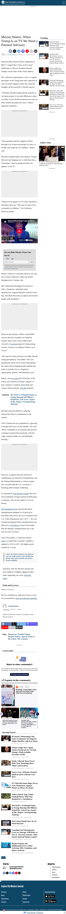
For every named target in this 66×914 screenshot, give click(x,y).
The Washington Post (9, 509)
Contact (19, 609)
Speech (24, 636)
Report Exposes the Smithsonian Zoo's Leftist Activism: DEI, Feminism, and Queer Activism (24, 846)
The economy (22, 639)
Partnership (54, 875)
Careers (53, 872)
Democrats (12, 634)
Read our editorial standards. (26, 598)
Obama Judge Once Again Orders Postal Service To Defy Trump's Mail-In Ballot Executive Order (57, 71)
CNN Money (15, 525)
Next (3, 857)
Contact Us (54, 869)
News (2, 895)
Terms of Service (43, 909)
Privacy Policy (7, 268)
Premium (3, 892)
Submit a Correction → (8, 589)
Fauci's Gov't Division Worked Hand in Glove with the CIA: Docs (57, 106)
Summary (6, 609)
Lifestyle (3, 902)
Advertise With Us (56, 877)
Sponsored (26, 902)
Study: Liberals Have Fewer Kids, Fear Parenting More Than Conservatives (23, 763)
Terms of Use (14, 268)
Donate (25, 899)
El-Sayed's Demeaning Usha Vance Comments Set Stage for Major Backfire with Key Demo (57, 83)
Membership (26, 895)
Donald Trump (24, 634)
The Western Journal (21, 493)
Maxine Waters (14, 636)
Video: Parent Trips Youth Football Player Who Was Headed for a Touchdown (22, 796)
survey (3, 541)
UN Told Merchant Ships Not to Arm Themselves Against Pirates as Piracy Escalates (25, 785)
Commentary (5, 899)
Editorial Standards (56, 867)
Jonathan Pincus (13, 606)
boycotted (15, 378)
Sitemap (36, 909)
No (12, 259)
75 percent (14, 344)
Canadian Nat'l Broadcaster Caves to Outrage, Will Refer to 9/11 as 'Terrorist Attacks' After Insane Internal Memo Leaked (56, 58)
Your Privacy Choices (35, 912)
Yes (7, 259)
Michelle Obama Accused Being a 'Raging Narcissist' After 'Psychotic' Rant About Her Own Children (57, 45)
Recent (13, 609)
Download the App (50, 892)
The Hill (23, 388)
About (24, 892)
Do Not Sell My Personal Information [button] (55, 909)
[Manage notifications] (3, 910)
